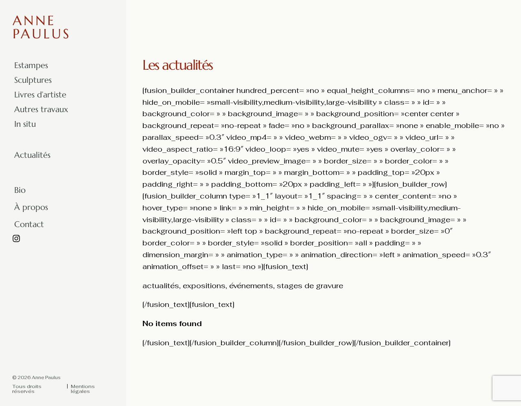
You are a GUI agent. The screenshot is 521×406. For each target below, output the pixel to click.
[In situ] (85, 124)
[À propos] (85, 207)
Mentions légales (83, 389)
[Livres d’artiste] (85, 95)
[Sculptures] (85, 80)
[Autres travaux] (85, 109)
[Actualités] (85, 155)
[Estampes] (85, 65)
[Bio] (85, 190)
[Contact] (85, 224)
